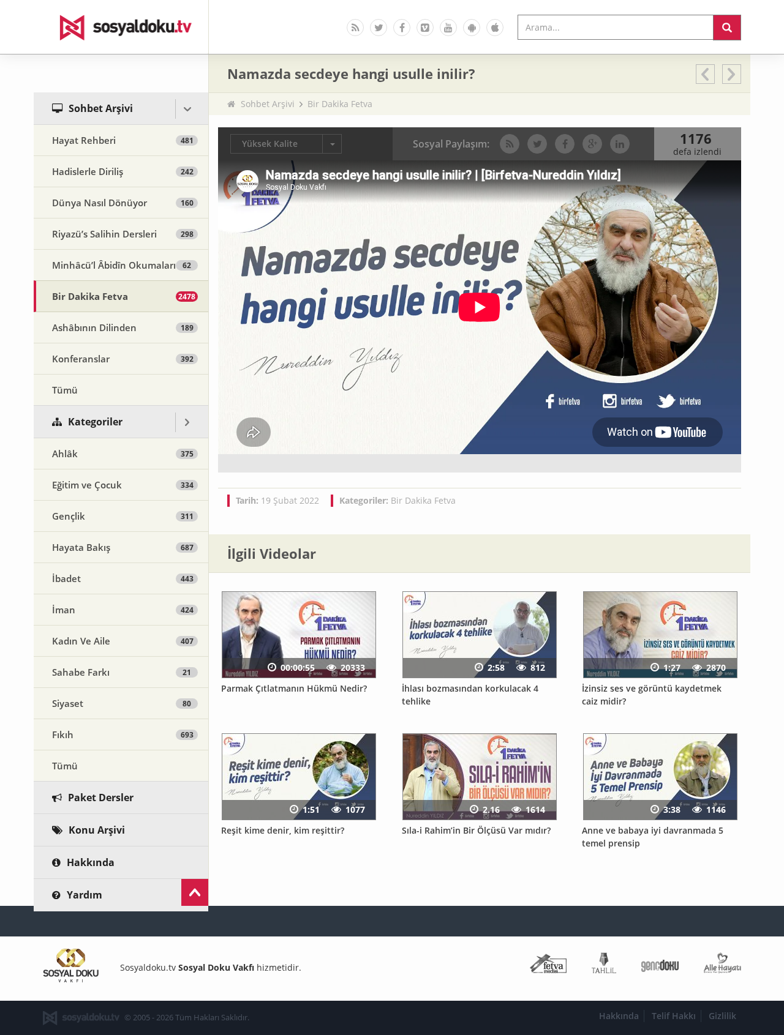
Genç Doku (660, 965)
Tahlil (604, 965)
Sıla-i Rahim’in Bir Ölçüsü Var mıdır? (476, 830)
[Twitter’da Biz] (378, 27)
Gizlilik (722, 1016)
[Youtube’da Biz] (448, 27)
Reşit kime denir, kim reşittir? (282, 830)
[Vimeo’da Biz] (425, 27)
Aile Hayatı (722, 965)
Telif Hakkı (674, 1016)
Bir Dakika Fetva (339, 104)
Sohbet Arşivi (268, 104)
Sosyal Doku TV (121, 27)
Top (194, 892)
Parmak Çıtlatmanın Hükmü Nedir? (294, 688)
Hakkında (619, 1016)
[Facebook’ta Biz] (401, 27)
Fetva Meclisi (548, 965)
